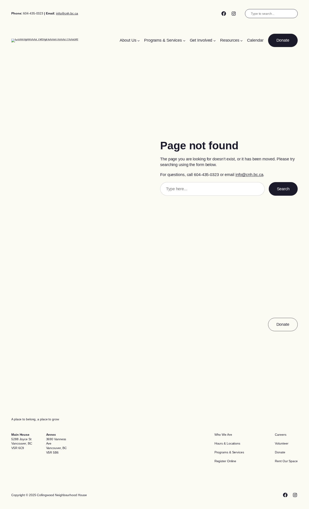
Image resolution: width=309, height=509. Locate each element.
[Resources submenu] (241, 40)
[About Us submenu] (138, 40)
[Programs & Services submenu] (184, 40)
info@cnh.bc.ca (67, 13)
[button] (283, 40)
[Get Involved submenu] (214, 40)
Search (283, 189)
